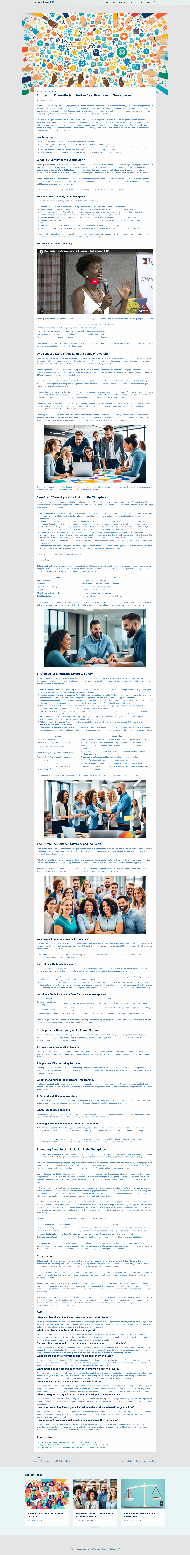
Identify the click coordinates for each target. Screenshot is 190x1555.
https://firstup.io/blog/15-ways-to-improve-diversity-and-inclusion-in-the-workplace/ (74, 1445)
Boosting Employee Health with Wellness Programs (54, 1459)
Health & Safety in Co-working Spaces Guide (138, 1459)
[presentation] (47, 1494)
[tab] (91, 1527)
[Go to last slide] (28, 1503)
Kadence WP (115, 1549)
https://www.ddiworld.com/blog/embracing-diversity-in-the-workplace (68, 1442)
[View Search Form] (154, 2)
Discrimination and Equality (47, 91)
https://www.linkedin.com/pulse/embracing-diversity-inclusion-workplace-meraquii (73, 1448)
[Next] (161, 1503)
